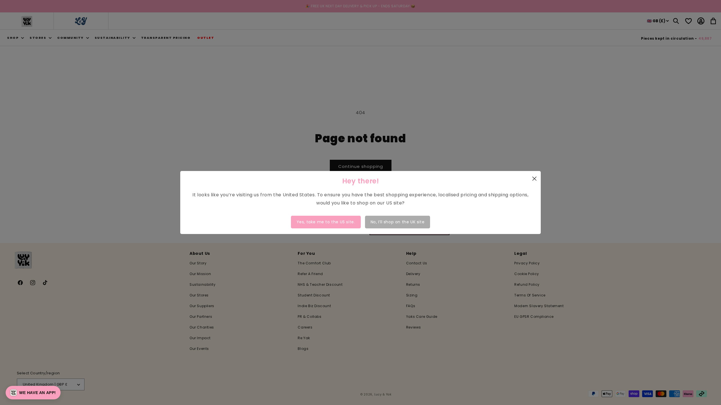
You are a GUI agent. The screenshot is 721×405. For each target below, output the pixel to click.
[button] (33, 392)
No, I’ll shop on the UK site (398, 222)
